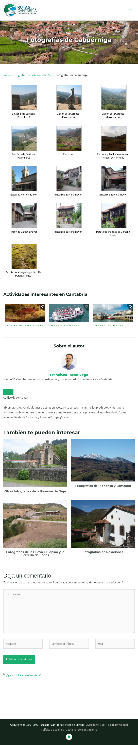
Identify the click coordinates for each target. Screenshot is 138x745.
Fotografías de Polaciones (102, 552)
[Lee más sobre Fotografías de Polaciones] (103, 523)
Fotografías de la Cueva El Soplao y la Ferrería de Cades (35, 553)
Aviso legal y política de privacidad (107, 725)
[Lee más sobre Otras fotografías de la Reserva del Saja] (35, 462)
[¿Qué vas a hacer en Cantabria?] (28, 693)
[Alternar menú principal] (131, 10)
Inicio (6, 75)
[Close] (8, 392)
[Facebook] (69, 737)
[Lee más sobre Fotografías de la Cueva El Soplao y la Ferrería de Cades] (35, 523)
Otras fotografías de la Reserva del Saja (35, 491)
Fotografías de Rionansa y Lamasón (103, 486)
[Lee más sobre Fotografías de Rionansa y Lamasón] (103, 460)
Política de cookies (52, 729)
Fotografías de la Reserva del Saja (32, 75)
